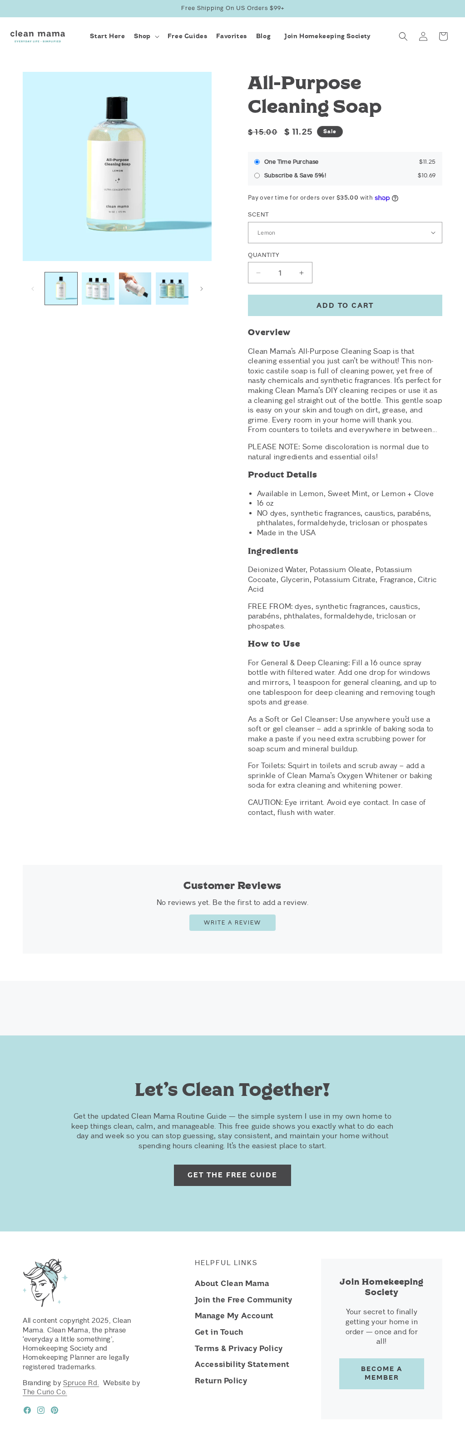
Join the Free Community (243, 1299)
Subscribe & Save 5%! (295, 175)
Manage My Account (234, 1315)
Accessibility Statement (242, 1364)
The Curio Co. (45, 1392)
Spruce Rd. (81, 1383)
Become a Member (381, 1373)
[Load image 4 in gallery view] (172, 288)
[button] (146, 36)
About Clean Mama (232, 1283)
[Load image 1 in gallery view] (61, 288)
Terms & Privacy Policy (239, 1348)
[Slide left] (33, 289)
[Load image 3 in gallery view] (135, 288)
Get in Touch (219, 1331)
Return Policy (221, 1380)
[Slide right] (202, 289)
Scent (258, 214)
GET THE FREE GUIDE (232, 1175)
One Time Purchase (291, 161)
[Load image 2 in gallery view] (98, 288)
